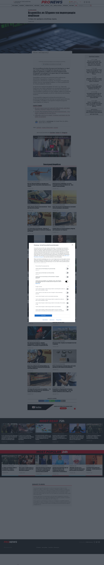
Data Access (52, 319)
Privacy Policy (58, 319)
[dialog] (52, 282)
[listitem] (52, 266)
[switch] (66, 268)
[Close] (73, 245)
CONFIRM (43, 315)
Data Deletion (45, 319)
